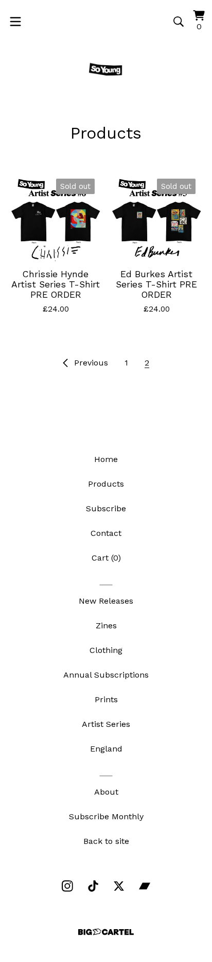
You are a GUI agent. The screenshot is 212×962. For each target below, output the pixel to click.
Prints (106, 699)
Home (106, 459)
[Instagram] (67, 886)
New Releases (106, 601)
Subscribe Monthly (106, 816)
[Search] (178, 21)
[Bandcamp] (144, 886)
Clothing (106, 650)
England (106, 749)
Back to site (106, 841)
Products (106, 484)
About (106, 792)
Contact (106, 533)
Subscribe (106, 508)
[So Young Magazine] (106, 70)
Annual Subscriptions (106, 675)
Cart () (106, 558)
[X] (119, 886)
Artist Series (106, 724)
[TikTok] (93, 886)
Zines (106, 625)
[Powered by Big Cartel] (106, 932)
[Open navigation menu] (15, 21)
